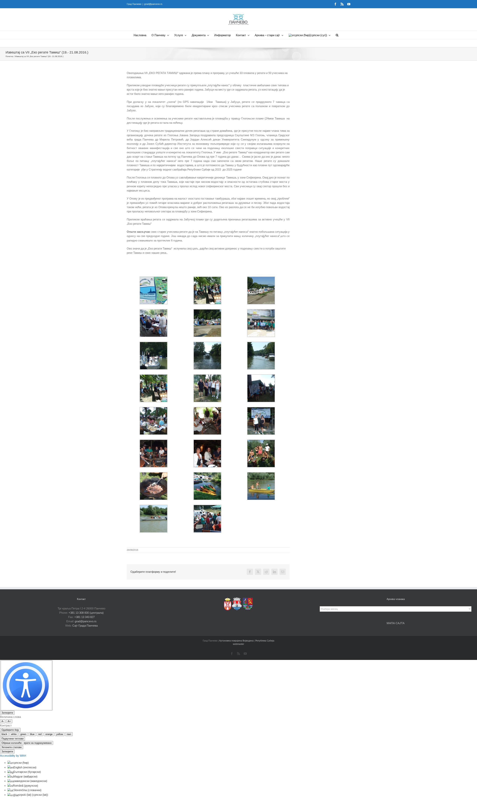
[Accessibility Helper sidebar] (26, 685)
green (23, 734)
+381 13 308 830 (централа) (86, 612)
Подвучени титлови (12, 738)
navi (69, 734)
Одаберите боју (10, 729)
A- (2, 721)
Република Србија (264, 640)
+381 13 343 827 (84, 617)
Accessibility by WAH (13, 755)
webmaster (238, 644)
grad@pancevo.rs (153, 4)
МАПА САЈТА (396, 623)
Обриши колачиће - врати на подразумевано (26, 743)
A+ (9, 721)
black (4, 734)
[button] (337, 35)
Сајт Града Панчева (85, 625)
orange (49, 734)
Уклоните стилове (11, 747)
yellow (59, 734)
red (40, 734)
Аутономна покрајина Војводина (236, 640)
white (14, 734)
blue (32, 734)
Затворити (7, 712)
